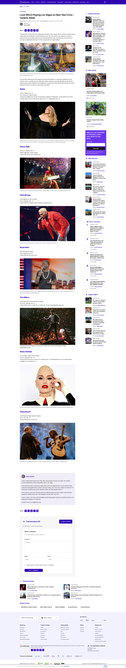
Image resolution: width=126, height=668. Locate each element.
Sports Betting (68, 2)
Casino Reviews (85, 607)
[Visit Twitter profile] (32, 650)
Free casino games (65, 629)
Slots (62, 631)
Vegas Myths (60, 2)
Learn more (66, 666)
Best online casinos (65, 627)
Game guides (64, 625)
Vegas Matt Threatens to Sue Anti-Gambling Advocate (99, 311)
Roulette (62, 633)
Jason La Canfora (101, 194)
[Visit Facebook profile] (35, 650)
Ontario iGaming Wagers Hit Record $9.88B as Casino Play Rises (99, 177)
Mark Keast (100, 181)
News (33, 2)
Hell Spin (42, 633)
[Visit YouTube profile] (37, 650)
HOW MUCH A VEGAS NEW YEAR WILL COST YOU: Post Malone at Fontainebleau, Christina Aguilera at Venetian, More (99, 37)
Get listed (22, 629)
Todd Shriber (100, 345)
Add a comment (66, 521)
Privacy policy (98, 631)
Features (82, 631)
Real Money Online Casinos (29, 607)
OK (105, 666)
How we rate (22, 637)
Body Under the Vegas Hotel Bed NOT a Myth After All (99, 213)
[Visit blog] (43, 650)
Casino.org (94, 663)
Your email (89, 141)
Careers (21, 633)
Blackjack (63, 635)
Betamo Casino (44, 629)
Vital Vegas (83, 2)
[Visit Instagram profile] (40, 650)
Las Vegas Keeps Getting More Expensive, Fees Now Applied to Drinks (97, 283)
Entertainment (75, 2)
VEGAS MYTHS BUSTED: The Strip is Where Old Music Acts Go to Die (99, 50)
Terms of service (99, 629)
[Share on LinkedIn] (31, 30)
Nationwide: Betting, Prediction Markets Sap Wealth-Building (99, 342)
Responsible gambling (25, 639)
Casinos (82, 629)
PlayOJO (42, 637)
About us (22, 625)
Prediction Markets (51, 2)
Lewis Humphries (101, 305)
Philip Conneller (98, 247)
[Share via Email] (37, 30)
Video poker (63, 637)
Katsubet (42, 635)
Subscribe (96, 148)
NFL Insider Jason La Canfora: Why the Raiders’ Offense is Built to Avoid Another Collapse (99, 189)
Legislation (43, 2)
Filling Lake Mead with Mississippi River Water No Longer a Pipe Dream (97, 256)
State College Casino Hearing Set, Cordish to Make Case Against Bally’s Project (97, 229)
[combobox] (29, 618)
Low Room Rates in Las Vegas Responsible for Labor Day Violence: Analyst (96, 243)
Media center (98, 639)
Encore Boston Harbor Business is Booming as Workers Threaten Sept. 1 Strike (99, 166)
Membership (22, 631)
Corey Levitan (27, 24)
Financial (37, 2)
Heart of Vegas (44, 639)
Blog (88, 2)
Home (96, 627)
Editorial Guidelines (24, 635)
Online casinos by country (100, 641)
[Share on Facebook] (25, 30)
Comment (27, 539)
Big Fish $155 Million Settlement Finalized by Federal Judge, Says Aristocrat (97, 270)
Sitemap (97, 633)
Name (26, 556)
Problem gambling (99, 635)
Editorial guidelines (99, 637)
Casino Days (43, 631)
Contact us (22, 627)
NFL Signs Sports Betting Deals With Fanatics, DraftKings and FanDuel (98, 322)
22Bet (42, 627)
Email (49, 556)
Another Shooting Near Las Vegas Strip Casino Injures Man (96, 92)
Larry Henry (94, 95)
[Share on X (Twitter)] (34, 30)
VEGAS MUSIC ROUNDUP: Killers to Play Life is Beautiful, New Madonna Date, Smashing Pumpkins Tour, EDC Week (99, 23)
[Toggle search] (105, 2)
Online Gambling (60, 607)
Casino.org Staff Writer (96, 124)
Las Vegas (26, 6)
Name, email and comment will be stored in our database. (40, 565)
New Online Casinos (46, 607)
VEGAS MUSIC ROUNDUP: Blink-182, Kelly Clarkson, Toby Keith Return (99, 61)
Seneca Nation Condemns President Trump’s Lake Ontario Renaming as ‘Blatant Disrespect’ (99, 202)
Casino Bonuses (72, 607)
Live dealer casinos (65, 639)
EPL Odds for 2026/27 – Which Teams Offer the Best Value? (99, 302)
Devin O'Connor (101, 170)
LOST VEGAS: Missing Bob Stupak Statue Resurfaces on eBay (99, 332)
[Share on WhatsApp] (28, 30)
